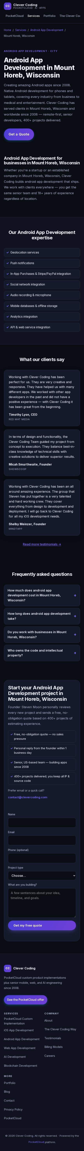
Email (11, 832)
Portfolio (49, 16)
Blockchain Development (20, 1065)
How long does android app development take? (39, 616)
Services (34, 16)
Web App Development (19, 1048)
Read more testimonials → (42, 544)
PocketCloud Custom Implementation (18, 1021)
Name (11, 814)
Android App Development (46, 30)
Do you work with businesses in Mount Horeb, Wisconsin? (37, 634)
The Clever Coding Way (60, 1029)
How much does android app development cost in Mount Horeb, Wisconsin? (34, 595)
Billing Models (53, 1047)
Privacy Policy (13, 1109)
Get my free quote (27, 925)
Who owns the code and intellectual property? (35, 652)
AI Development (15, 1057)
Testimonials (52, 1038)
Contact (9, 1100)
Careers (49, 1056)
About (48, 1020)
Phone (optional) (18, 850)
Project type (15, 867)
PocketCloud (15, 16)
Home (7, 30)
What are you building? (22, 884)
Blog (7, 1091)
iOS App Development (19, 1030)
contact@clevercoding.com (27, 797)
